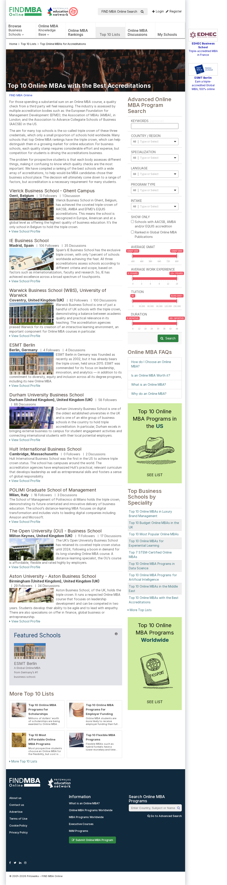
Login (160, 11)
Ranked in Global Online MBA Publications (156, 234)
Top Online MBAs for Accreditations (63, 44)
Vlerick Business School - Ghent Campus (52, 190)
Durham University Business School (46, 394)
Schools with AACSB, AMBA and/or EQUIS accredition (155, 224)
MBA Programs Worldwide (86, 817)
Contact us (16, 805)
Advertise (15, 811)
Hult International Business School (45, 449)
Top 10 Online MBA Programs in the (155, 418)
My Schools (167, 34)
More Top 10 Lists (23, 761)
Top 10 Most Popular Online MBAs (154, 534)
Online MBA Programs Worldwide (90, 810)
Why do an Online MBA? (148, 393)
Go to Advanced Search (166, 816)
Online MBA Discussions (137, 32)
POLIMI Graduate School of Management (52, 490)
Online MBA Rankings (78, 32)
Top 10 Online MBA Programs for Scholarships (42, 709)
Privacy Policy (18, 832)
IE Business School (29, 240)
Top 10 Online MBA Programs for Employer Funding (100, 709)
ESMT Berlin (22, 345)
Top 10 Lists (110, 34)
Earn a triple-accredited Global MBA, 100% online (203, 85)
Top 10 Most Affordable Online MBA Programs (41, 739)
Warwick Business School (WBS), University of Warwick (57, 293)
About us (15, 798)
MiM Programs (78, 831)
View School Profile (25, 231)
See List (155, 475)
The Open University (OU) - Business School (55, 531)
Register (176, 11)
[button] (154, 141)
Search (170, 338)
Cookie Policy (18, 825)
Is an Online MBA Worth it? (150, 375)
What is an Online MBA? (148, 384)
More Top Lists (140, 610)
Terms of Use (18, 818)
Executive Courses (81, 824)
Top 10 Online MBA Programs (155, 632)
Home (13, 44)
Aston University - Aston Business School (52, 576)
